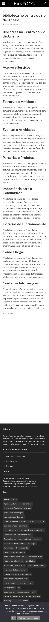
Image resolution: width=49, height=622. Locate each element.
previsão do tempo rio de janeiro (17, 574)
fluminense (8, 548)
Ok (13, 618)
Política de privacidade (15, 456)
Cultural (41, 521)
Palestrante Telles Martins (14, 565)
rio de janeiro (9, 587)
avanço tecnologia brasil (13, 517)
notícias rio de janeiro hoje (15, 557)
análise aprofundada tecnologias (17, 508)
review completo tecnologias (15, 583)
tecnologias (8, 601)
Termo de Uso (12, 461)
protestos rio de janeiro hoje (15, 579)
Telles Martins (22, 601)
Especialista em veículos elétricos (17, 539)
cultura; (32, 521)
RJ (19, 587)
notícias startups (35, 557)
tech (34, 592)
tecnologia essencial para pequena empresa (22, 596)
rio (31, 583)
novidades (30, 561)
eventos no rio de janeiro (14, 543)
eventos (37, 539)
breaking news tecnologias (15, 521)
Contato (9, 466)
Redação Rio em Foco (13, 24)
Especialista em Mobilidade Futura (17, 535)
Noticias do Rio (22, 548)
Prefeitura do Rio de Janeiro (15, 570)
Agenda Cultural (10, 499)
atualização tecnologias (13, 513)
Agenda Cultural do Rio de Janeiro (17, 504)
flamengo (31, 543)
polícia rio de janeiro (36, 565)
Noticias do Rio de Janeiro (14, 552)
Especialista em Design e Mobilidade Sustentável (23, 530)
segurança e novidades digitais (16, 592)
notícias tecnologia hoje (13, 561)
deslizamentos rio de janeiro (15, 526)
